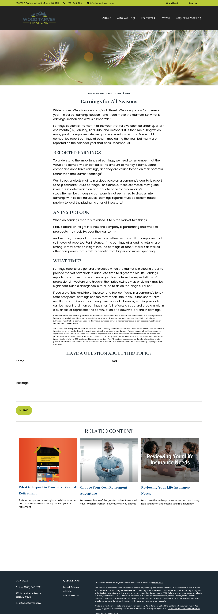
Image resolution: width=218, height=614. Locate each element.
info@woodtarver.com (102, 3)
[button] (106, 18)
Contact (193, 3)
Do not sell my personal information (184, 608)
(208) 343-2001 (74, 3)
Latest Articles (71, 587)
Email (114, 361)
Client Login (172, 3)
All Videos (68, 591)
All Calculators (71, 595)
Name (20, 361)
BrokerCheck (157, 582)
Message (22, 383)
